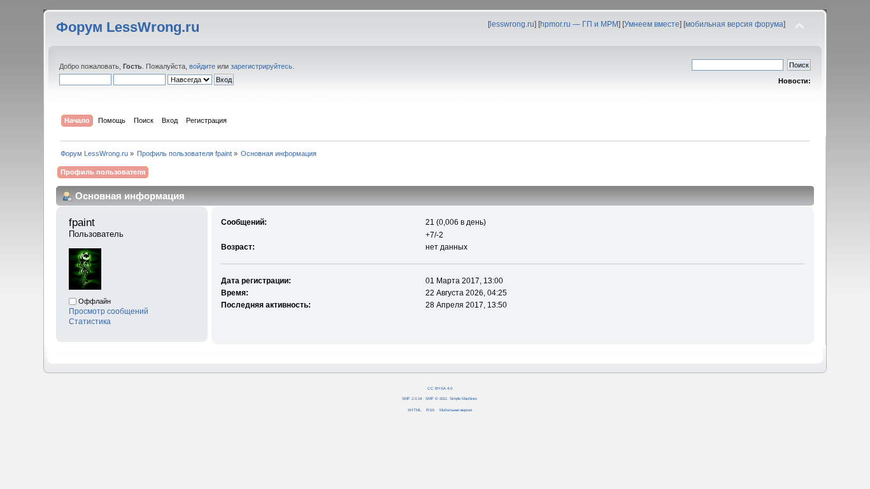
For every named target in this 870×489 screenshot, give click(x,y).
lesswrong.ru (512, 24)
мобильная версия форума (734, 24)
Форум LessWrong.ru (127, 27)
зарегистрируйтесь (261, 66)
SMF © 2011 (436, 398)
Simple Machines (463, 398)
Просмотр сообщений (108, 311)
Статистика (90, 321)
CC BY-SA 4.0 (439, 388)
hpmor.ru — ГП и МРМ (579, 24)
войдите (202, 66)
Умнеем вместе (652, 24)
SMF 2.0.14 (412, 398)
